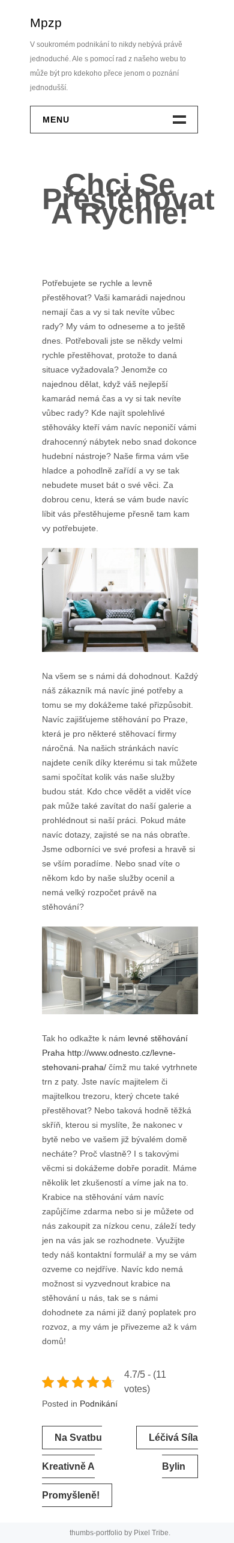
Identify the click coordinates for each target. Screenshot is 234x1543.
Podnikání (99, 1403)
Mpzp (46, 22)
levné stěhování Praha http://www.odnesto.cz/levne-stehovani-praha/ (115, 1052)
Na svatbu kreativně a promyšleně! (72, 1466)
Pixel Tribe (151, 1533)
